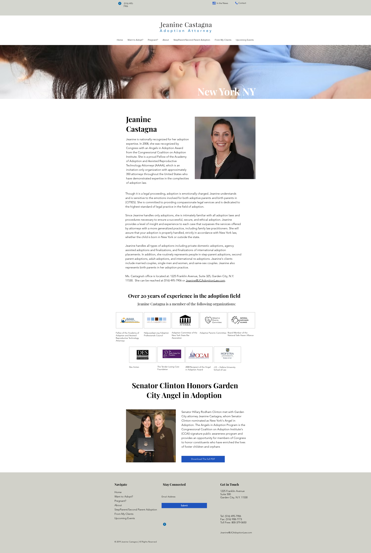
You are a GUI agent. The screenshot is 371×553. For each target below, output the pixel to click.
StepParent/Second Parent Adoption (135, 509)
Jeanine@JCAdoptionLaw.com (205, 280)
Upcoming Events (124, 518)
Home (118, 492)
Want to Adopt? (123, 496)
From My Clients (123, 514)
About (118, 505)
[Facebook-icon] (119, 3)
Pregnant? (120, 500)
